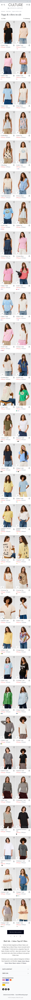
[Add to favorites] (14, 22)
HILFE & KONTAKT (7, 969)
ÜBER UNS (5, 973)
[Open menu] (1, 4)
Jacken (18, 963)
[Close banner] (29, 1)
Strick (23, 961)
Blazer (14, 963)
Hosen (6, 963)
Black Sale (8, 11)
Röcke (10, 963)
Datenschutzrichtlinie (8, 994)
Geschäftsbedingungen (21, 994)
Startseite (3, 11)
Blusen (27, 961)
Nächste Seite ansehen (16, 932)
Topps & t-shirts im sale (16, 11)
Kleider (19, 961)
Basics (24, 963)
